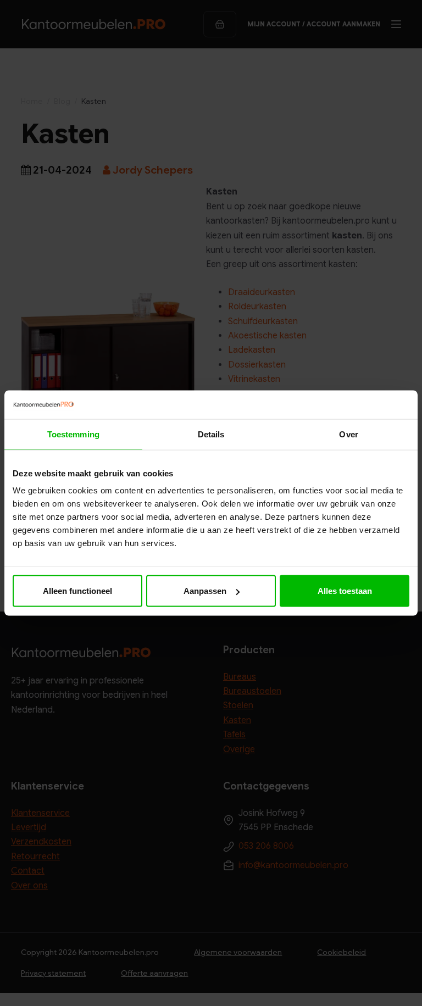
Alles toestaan (345, 591)
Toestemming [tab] (73, 433)
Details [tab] (211, 433)
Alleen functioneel (77, 591)
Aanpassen (205, 591)
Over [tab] (348, 433)
